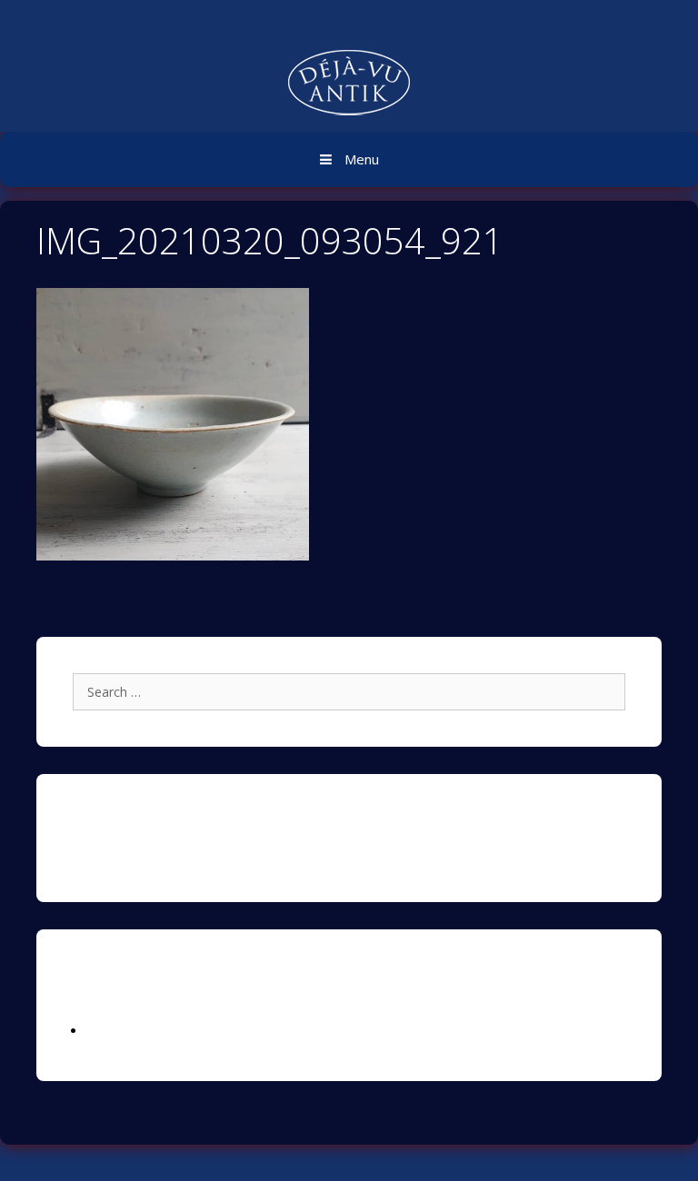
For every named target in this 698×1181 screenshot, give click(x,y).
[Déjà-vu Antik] (349, 85)
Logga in (111, 1030)
